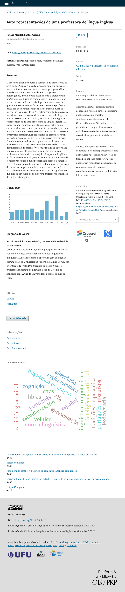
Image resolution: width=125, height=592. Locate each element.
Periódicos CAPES (35, 545)
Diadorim (71, 545)
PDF (83, 35)
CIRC (49, 545)
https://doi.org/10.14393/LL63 (30, 520)
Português (12, 303)
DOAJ (86, 542)
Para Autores (13, 343)
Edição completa (15, 462)
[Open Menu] (6, 3)
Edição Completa (15, 487)
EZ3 (55, 545)
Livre (61, 545)
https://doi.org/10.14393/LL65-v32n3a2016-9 (36, 52)
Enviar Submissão (17, 318)
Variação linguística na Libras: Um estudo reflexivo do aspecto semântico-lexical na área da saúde (58, 478)
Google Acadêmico (72, 542)
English (10, 298)
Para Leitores (13, 338)
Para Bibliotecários (16, 348)
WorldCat (20, 545)
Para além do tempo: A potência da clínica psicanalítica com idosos (42, 470)
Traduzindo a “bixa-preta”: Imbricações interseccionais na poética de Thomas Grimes (52, 454)
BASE (11, 545)
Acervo (20, 12)
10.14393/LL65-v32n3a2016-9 (95, 200)
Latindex (95, 542)
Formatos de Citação (88, 219)
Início (9, 12)
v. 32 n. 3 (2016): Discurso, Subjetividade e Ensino (52, 12)
